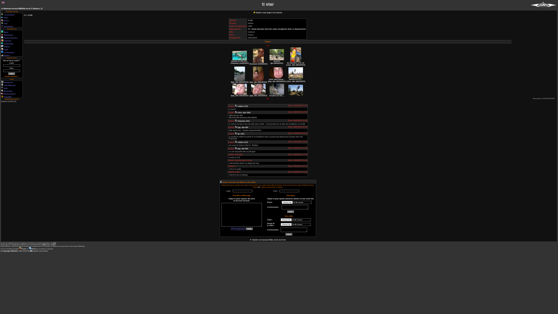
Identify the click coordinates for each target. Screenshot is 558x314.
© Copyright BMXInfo (9, 251)
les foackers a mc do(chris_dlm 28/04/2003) (295, 64)
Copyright (7, 97)
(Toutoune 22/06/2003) (258, 64)
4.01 (45, 244)
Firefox (23, 249)
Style (5, 88)
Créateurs (7, 41)
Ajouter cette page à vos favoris (268, 13)
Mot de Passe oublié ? (11, 60)
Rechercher (7, 91)
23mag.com (8, 82)
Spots (5, 32)
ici (259, 187)
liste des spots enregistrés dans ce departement (285, 29)
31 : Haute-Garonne (256, 29)
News (5, 18)
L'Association (8, 15)
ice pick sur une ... (276, 96)
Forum (6, 21)
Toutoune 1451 (243, 121)
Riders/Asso (8, 35)
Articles (6, 47)
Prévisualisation (238, 229)
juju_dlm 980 (242, 127)
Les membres (8, 52)
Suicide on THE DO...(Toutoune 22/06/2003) (240, 62)
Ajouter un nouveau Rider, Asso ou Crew (268, 240)
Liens (5, 49)
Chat (5, 23)
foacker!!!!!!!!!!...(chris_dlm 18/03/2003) (295, 80)
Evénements (8, 44)
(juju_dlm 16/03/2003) (239, 96)
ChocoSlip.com (9, 85)
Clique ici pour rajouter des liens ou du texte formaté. (241, 200)
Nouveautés (8, 26)
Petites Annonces (10, 38)
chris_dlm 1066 (244, 113)
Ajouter (6, 55)
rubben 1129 (242, 106)
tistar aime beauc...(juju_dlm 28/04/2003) (277, 80)
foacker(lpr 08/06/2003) (276, 62)
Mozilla (33, 249)
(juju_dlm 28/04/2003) (239, 82)
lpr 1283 (240, 134)
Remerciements (9, 94)
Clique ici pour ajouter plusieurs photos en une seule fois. (290, 199)
